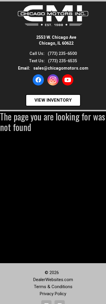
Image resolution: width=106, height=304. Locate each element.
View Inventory (53, 100)
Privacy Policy (53, 293)
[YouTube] (67, 79)
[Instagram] (53, 79)
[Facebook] (38, 79)
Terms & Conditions (53, 286)
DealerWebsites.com (53, 279)
